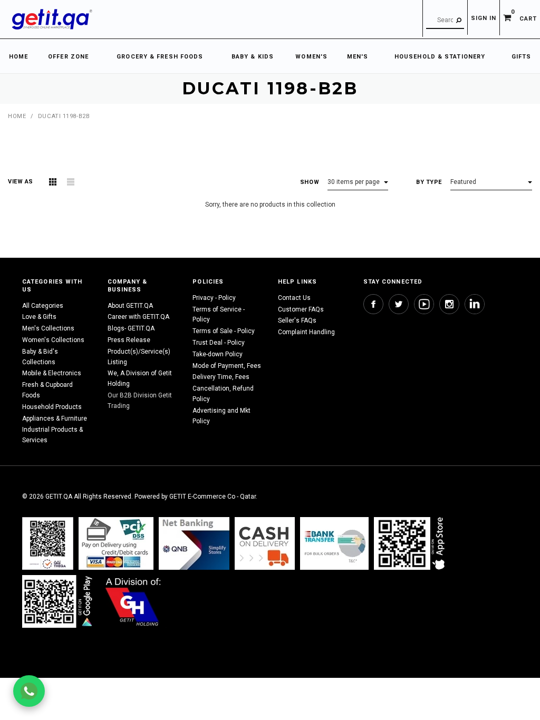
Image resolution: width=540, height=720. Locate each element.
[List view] (70, 182)
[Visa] (116, 543)
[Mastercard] (194, 543)
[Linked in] (474, 304)
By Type (429, 182)
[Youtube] (423, 304)
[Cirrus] (133, 601)
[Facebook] (373, 304)
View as (20, 181)
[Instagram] (449, 304)
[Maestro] (411, 543)
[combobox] (445, 20)
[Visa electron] (334, 543)
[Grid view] (52, 182)
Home (17, 116)
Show (309, 182)
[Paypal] (47, 543)
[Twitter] (398, 304)
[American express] (265, 543)
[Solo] (58, 601)
